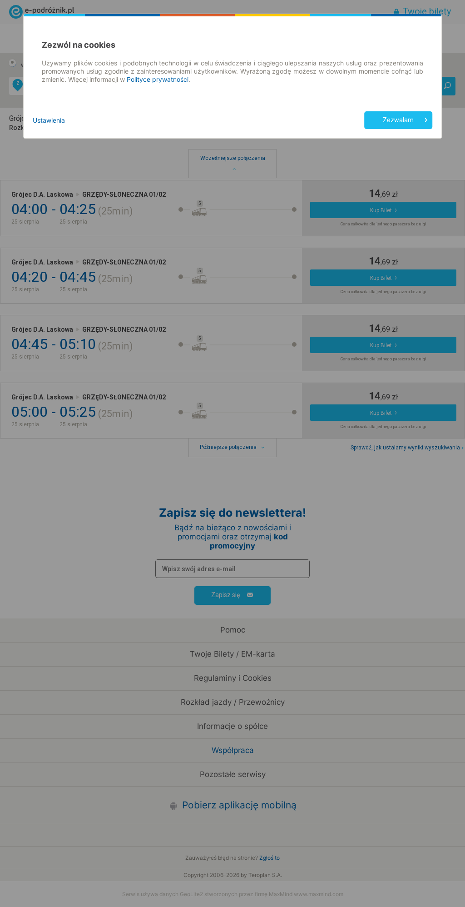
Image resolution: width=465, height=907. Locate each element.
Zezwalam (398, 120)
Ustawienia (49, 120)
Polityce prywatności (157, 79)
